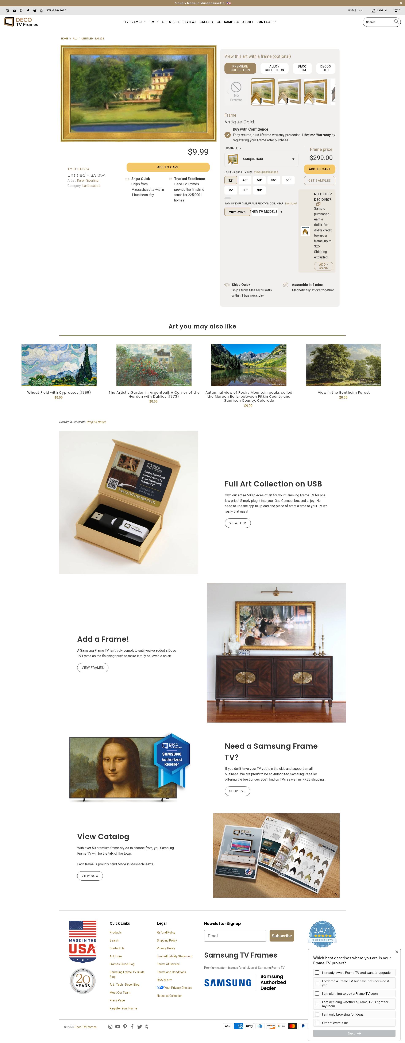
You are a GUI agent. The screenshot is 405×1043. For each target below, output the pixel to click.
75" (230, 190)
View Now (90, 876)
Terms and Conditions (171, 972)
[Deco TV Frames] (21, 22)
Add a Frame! (103, 639)
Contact (264, 22)
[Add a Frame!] (276, 653)
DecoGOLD (325, 68)
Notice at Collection (169, 995)
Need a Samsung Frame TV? (271, 751)
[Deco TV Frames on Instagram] (7, 10)
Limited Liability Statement (175, 956)
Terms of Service (168, 964)
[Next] (331, 91)
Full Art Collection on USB (273, 484)
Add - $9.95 (323, 266)
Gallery (207, 22)
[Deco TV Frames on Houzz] (41, 10)
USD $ (352, 10)
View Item (237, 523)
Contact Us (117, 948)
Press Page (117, 1000)
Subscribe (282, 936)
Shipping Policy (167, 940)
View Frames (93, 668)
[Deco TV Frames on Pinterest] (21, 10)
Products (116, 932)
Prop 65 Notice (96, 422)
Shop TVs (237, 791)
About (248, 22)
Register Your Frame (123, 1008)
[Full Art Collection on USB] (128, 502)
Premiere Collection (240, 68)
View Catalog (103, 836)
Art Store (171, 22)
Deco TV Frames (86, 1027)
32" (230, 180)
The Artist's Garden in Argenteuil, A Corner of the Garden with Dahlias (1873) (154, 365)
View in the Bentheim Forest (343, 365)
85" (245, 190)
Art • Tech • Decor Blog (124, 984)
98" (259, 190)
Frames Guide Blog (122, 964)
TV (152, 22)
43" (245, 180)
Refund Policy (166, 932)
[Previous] (228, 91)
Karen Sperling (87, 180)
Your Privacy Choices (178, 987)
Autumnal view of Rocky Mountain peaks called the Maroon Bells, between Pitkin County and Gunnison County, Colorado (248, 365)
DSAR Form (164, 980)
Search (114, 940)
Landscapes (90, 186)
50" (259, 180)
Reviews (190, 22)
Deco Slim (302, 68)
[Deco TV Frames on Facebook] (28, 10)
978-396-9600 (56, 10)
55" (273, 180)
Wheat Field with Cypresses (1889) (59, 365)
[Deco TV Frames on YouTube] (14, 10)
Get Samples (228, 22)
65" (288, 180)
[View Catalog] (276, 855)
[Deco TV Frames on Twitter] (34, 10)
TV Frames (133, 22)
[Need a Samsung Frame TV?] (128, 768)
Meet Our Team (120, 992)
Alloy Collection (274, 68)
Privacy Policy (166, 948)
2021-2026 (237, 212)
